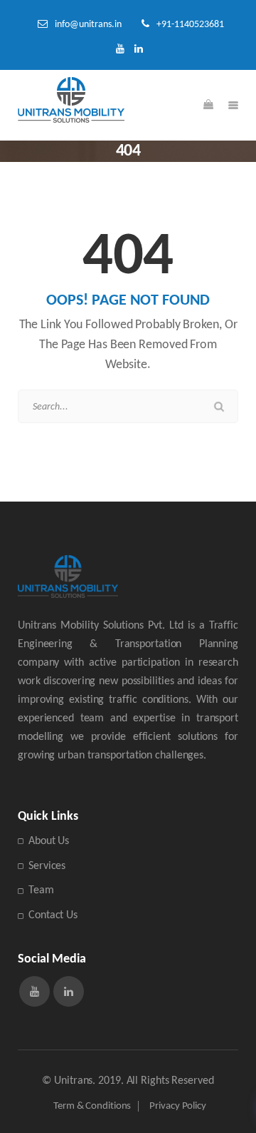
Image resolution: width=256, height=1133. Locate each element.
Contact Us (53, 915)
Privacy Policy (177, 1106)
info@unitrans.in (88, 24)
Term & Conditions (92, 1106)
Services (46, 866)
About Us (48, 841)
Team (41, 890)
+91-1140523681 (190, 24)
